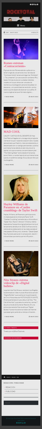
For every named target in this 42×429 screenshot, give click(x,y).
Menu (22, 25)
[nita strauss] (21, 263)
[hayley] (21, 188)
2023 (8, 377)
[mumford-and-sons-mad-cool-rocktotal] (21, 117)
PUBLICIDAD (10, 391)
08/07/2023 (34, 96)
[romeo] (21, 49)
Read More (10, 96)
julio (13, 377)
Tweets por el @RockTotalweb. (14, 331)
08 (18, 377)
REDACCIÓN (10, 387)
